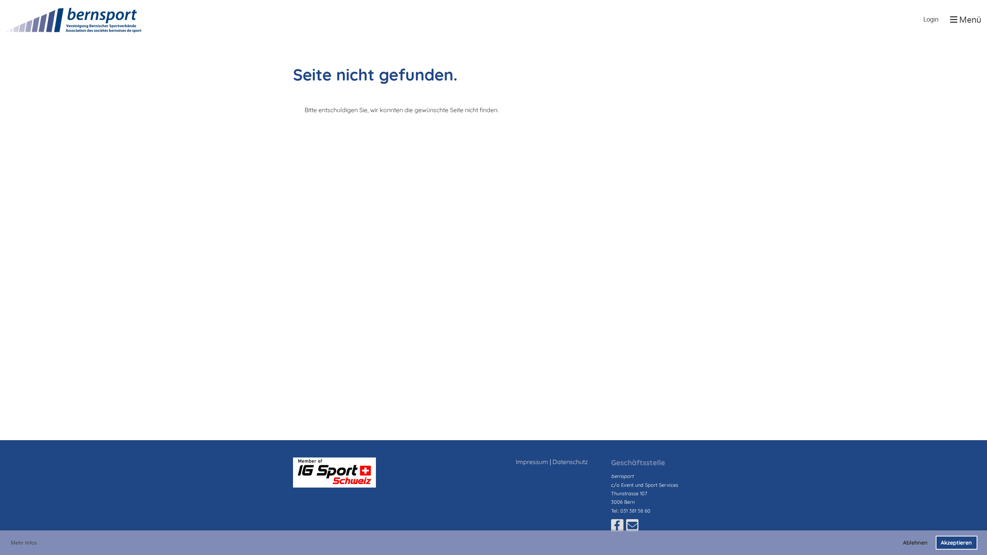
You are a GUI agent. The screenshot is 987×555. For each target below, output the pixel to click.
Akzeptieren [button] (956, 542)
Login (930, 19)
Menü (969, 19)
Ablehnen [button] (915, 542)
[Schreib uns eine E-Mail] (632, 527)
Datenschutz (570, 462)
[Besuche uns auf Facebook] (617, 527)
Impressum (532, 462)
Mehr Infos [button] (24, 543)
